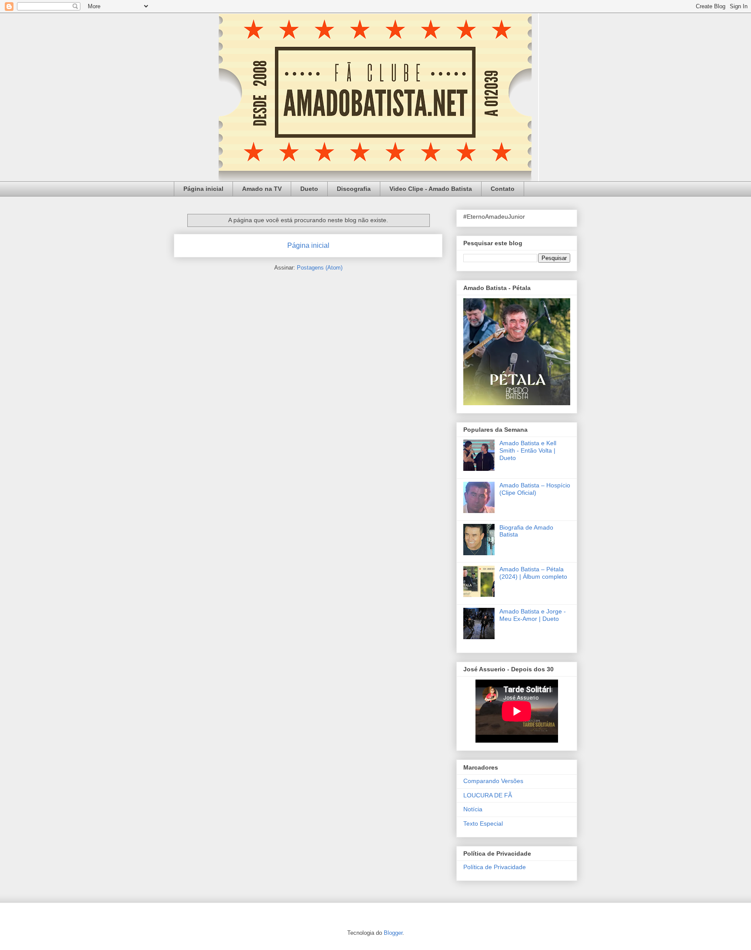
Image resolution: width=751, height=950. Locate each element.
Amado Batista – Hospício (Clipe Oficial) (534, 489)
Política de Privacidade (494, 866)
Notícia (472, 809)
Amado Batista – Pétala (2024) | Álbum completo (533, 573)
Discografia (354, 188)
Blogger (393, 933)
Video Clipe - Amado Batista (430, 188)
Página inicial (203, 188)
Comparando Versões (493, 780)
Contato (503, 188)
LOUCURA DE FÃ (487, 795)
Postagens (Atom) (319, 267)
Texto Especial (483, 823)
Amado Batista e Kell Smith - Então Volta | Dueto (527, 450)
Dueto (309, 188)
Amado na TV (262, 188)
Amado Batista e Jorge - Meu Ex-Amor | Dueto (532, 615)
